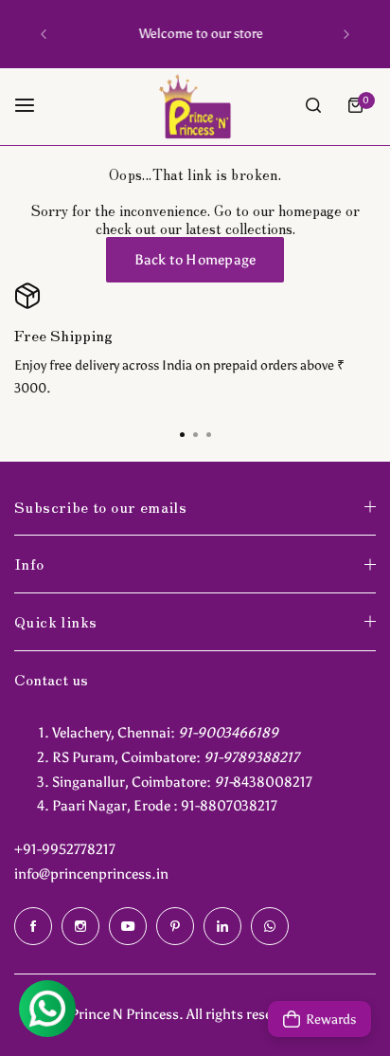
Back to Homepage (195, 259)
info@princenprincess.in (91, 874)
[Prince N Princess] (195, 105)
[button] (43, 34)
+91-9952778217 (64, 849)
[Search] (313, 105)
